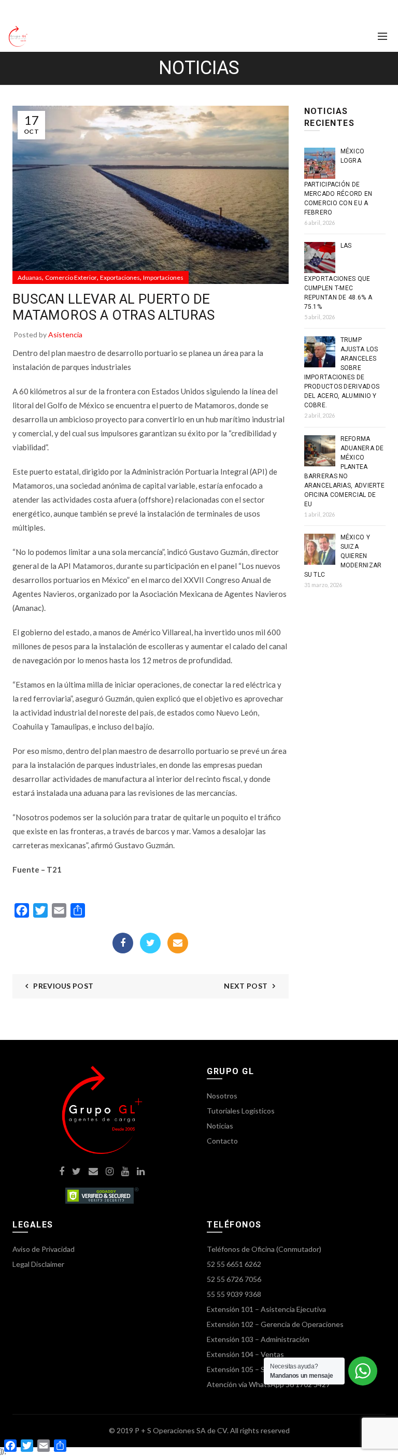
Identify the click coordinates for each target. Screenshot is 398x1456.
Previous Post (63, 985)
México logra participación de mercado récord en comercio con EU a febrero (338, 182)
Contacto (222, 1140)
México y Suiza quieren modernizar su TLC (343, 556)
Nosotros (222, 1095)
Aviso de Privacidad (43, 1249)
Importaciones (163, 277)
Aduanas (30, 277)
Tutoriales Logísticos (241, 1110)
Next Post (245, 985)
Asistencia (65, 334)
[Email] (177, 943)
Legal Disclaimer (38, 1264)
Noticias (220, 1125)
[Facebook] (122, 943)
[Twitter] (150, 943)
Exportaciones (120, 277)
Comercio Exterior (71, 277)
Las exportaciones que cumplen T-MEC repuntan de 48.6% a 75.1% (338, 276)
